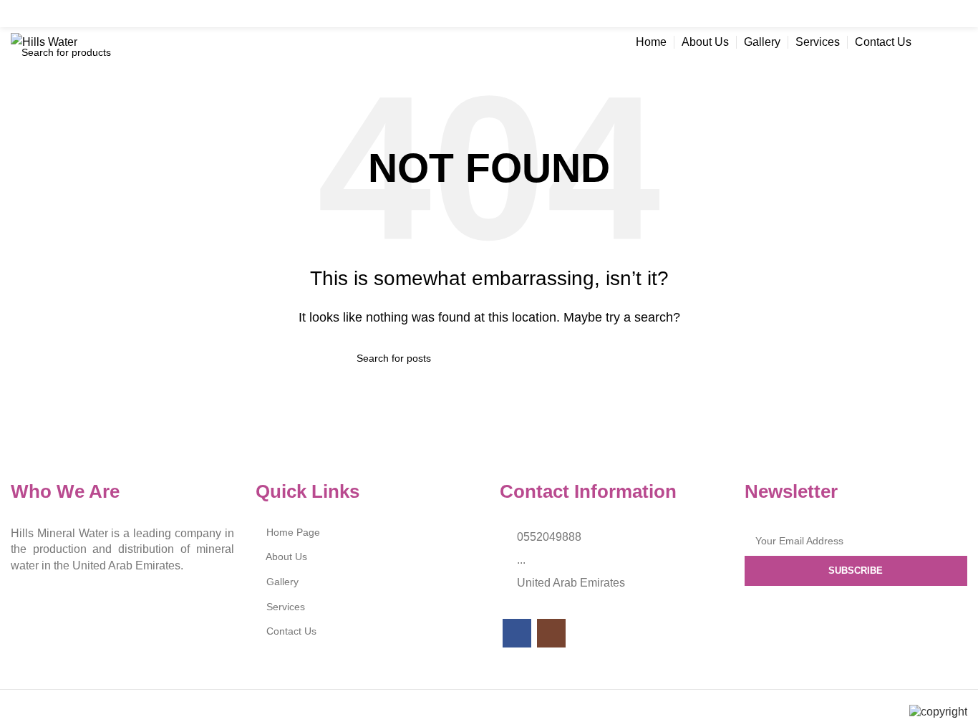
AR (946, 42)
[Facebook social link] (929, 13)
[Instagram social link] (956, 13)
